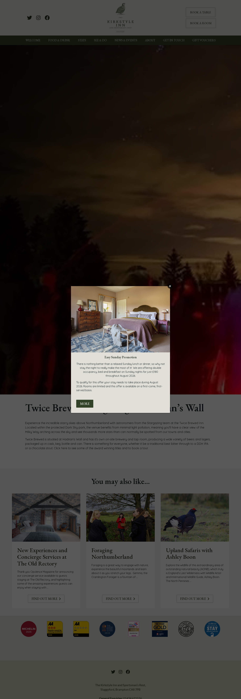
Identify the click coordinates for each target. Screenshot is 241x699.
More (85, 404)
